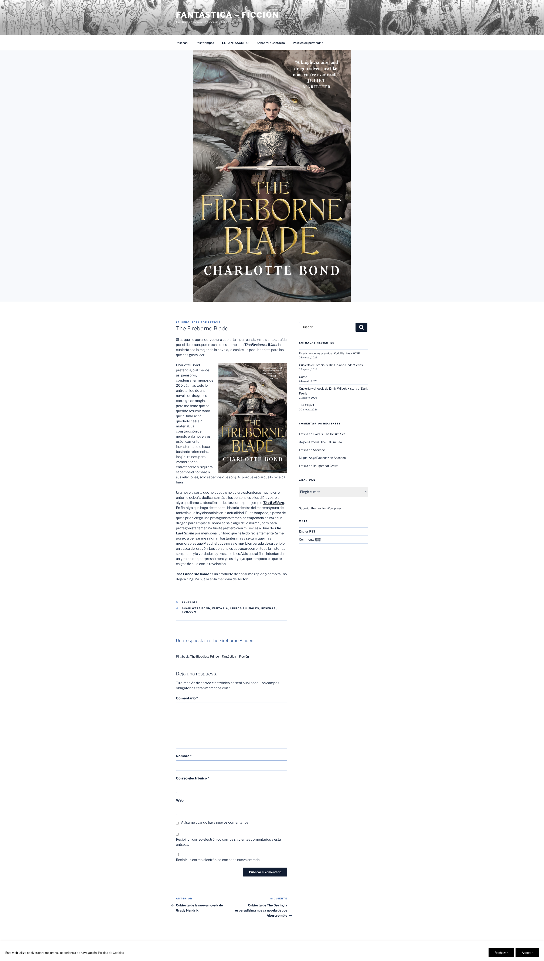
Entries (307, 531)
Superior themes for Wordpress (320, 508)
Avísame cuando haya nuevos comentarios (214, 822)
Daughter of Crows (325, 466)
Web (180, 800)
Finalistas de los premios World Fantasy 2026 (329, 353)
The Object (306, 405)
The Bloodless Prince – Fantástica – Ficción (219, 656)
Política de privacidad (308, 43)
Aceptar (527, 952)
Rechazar (501, 952)
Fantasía (190, 602)
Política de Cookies (111, 952)
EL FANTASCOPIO (235, 43)
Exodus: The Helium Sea (329, 434)
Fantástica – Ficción (227, 15)
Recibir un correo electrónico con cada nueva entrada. (218, 860)
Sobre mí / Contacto (271, 43)
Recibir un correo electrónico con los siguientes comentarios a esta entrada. (228, 842)
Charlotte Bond (196, 608)
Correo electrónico (192, 778)
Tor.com (189, 611)
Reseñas (181, 43)
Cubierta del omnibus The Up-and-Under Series (331, 365)
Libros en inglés (244, 608)
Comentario (187, 698)
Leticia (214, 322)
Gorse (303, 377)
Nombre (184, 756)
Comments (310, 539)
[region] (272, 951)
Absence (319, 450)
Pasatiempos (205, 43)
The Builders (273, 503)
